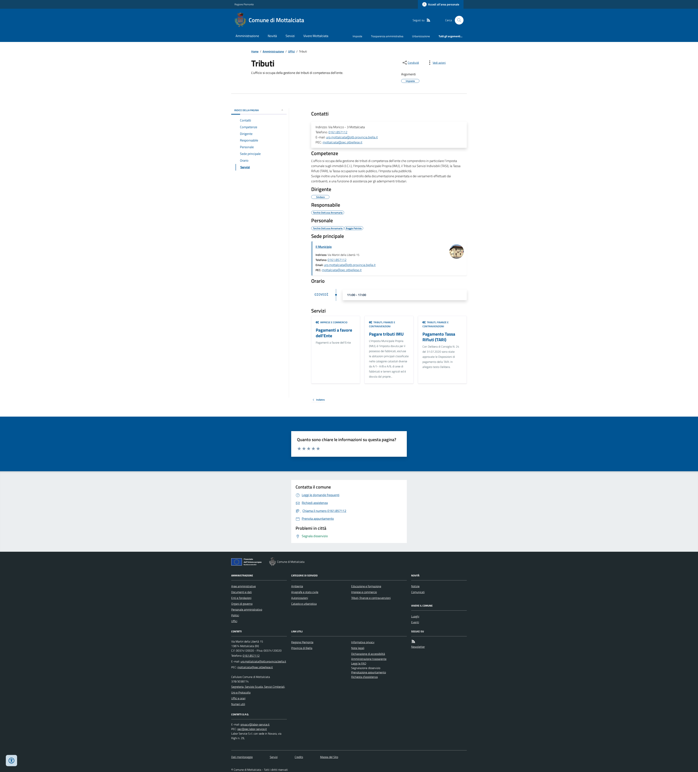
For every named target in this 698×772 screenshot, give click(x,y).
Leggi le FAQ (358, 663)
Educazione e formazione (366, 586)
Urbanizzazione (421, 36)
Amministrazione (247, 35)
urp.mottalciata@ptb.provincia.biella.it (352, 137)
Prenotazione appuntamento (368, 672)
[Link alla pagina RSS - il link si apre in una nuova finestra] (428, 20)
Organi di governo (241, 603)
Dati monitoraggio (242, 757)
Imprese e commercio (364, 592)
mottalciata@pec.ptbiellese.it (342, 142)
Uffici (291, 51)
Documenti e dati (241, 592)
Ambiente (297, 586)
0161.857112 (337, 132)
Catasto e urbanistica (304, 603)
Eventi (415, 622)
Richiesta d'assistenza (364, 677)
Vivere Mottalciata (315, 35)
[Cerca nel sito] (458, 20)
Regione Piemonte (244, 4)
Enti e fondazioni (241, 598)
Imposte (357, 36)
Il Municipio (324, 246)
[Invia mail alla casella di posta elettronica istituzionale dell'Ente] (263, 661)
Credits (299, 757)
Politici (235, 615)
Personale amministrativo (246, 609)
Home (254, 51)
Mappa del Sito (329, 757)
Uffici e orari (238, 698)
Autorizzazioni (299, 598)
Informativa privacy (362, 642)
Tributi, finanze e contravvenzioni (371, 598)
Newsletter (418, 647)
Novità (272, 35)
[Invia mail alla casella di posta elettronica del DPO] (255, 724)
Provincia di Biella (301, 648)
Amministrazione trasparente (368, 659)
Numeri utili (238, 704)
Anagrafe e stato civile (304, 592)
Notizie (415, 586)
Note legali (357, 648)
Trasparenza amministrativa (387, 36)
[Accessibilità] (11, 760)
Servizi (290, 35)
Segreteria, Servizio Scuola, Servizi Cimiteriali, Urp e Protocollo (258, 689)
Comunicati (418, 592)
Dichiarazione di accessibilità (368, 654)
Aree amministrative (243, 586)
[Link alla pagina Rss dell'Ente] (413, 641)
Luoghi (415, 616)
